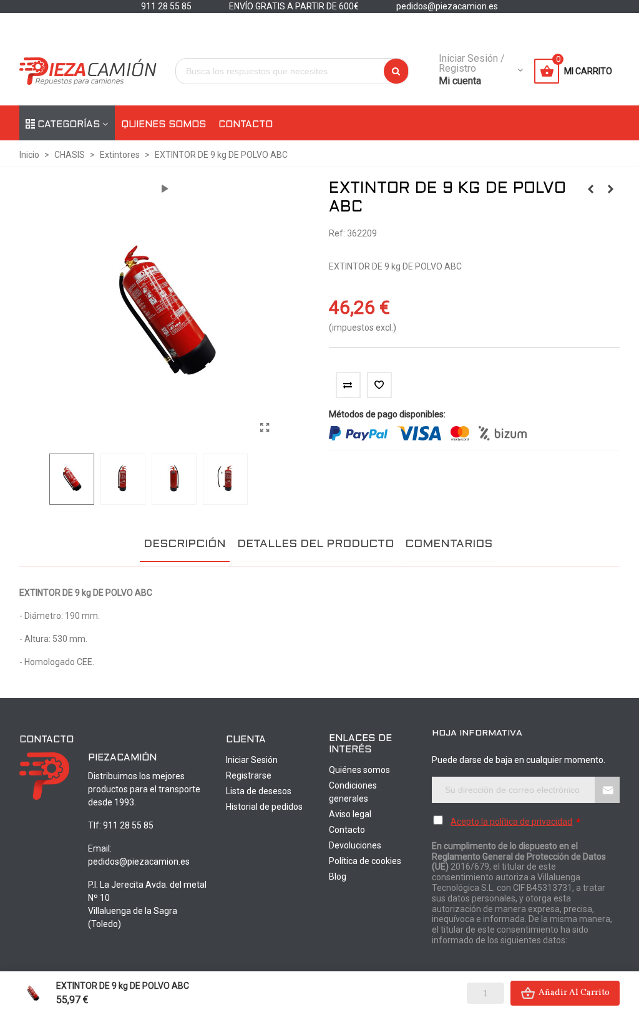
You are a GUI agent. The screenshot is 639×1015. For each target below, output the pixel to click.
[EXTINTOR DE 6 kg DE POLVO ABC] (590, 189)
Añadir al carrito (574, 993)
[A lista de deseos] (379, 385)
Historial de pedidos (264, 807)
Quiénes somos (359, 770)
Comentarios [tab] (448, 544)
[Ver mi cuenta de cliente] (519, 71)
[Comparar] (348, 385)
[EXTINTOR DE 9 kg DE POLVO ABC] (264, 428)
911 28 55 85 (128, 825)
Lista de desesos (258, 791)
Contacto (245, 124)
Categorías (68, 124)
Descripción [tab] (185, 544)
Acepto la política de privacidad (511, 822)
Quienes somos (163, 124)
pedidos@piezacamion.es (139, 862)
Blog (337, 876)
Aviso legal (350, 814)
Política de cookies (365, 861)
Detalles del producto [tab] (315, 544)
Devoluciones (355, 845)
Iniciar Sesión (252, 760)
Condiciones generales (353, 792)
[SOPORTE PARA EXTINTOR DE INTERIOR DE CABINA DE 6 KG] (610, 189)
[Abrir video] (164, 189)
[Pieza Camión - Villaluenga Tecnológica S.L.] (88, 71)
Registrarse (248, 775)
